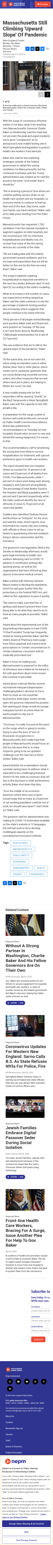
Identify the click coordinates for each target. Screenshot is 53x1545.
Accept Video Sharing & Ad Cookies (26, 1524)
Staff (8, 1441)
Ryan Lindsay (11, 1154)
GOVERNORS (19, 862)
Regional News (20, 843)
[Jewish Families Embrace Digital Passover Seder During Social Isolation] (25, 1107)
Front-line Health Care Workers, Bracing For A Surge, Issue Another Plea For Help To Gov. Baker (26, 1233)
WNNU (26, 1403)
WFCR (14, 1403)
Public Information (14, 1453)
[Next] (47, 94)
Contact (9, 1422)
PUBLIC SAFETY (21, 855)
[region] (26, 1500)
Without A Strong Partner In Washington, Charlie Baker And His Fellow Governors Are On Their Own (26, 958)
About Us (10, 1416)
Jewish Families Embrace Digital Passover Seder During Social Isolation (21, 1137)
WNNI (42, 1403)
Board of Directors (14, 1447)
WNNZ (20, 1403)
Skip (26, 1532)
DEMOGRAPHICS (21, 868)
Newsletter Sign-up (14, 1428)
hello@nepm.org (18, 1411)
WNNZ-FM (34, 1403)
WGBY (8, 1403)
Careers (9, 1434)
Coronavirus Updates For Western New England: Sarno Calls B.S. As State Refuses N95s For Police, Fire (26, 1056)
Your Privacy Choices (26, 1540)
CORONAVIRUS (36, 874)
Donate (44, 4)
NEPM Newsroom (13, 1072)
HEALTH (41, 868)
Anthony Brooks (13, 977)
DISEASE (17, 874)
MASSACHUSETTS (22, 849)
